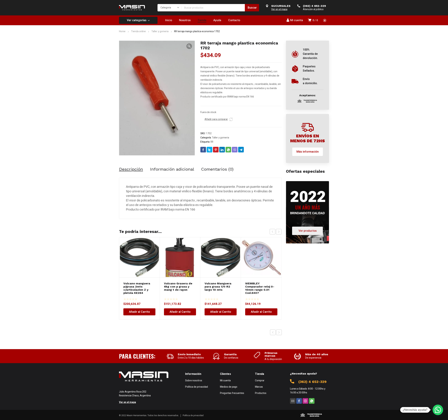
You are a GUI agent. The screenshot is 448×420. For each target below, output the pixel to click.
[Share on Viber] (234, 149)
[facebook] (299, 401)
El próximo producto (279, 332)
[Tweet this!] (209, 149)
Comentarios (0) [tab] (217, 169)
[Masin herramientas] (132, 7)
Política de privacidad (193, 415)
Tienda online (138, 31)
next (279, 231)
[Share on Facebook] (203, 149)
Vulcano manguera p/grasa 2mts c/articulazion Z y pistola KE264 (136, 288)
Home (122, 31)
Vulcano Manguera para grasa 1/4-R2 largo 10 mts (218, 286)
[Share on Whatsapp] (228, 149)
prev (272, 231)
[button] (189, 46)
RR (212, 142)
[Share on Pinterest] (216, 149)
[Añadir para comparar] (231, 119)
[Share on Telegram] (241, 149)
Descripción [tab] (131, 169)
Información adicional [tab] (172, 169)
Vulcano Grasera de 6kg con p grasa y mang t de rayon (178, 286)
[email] (293, 401)
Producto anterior (273, 332)
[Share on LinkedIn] (222, 149)
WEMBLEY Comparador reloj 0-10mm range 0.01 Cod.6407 (259, 288)
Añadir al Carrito (139, 312)
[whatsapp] (311, 401)
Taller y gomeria (160, 31)
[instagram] (305, 401)
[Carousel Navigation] (276, 231)
